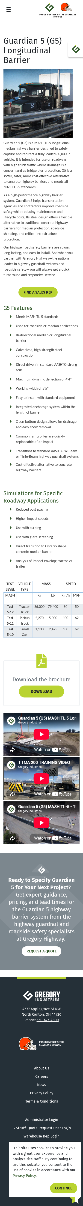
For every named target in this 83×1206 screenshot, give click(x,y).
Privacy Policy (24, 1175)
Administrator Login (41, 1119)
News (41, 1085)
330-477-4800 (48, 1020)
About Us (41, 1068)
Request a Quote (41, 951)
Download (41, 691)
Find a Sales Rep (38, 292)
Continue (63, 1188)
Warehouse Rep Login (41, 1136)
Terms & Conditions (41, 1101)
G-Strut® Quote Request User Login (41, 1128)
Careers (41, 1076)
